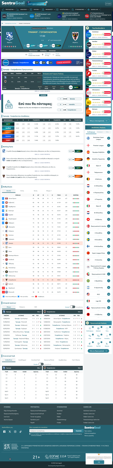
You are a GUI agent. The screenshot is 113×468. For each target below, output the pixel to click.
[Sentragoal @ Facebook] (4, 431)
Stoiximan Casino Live (90, 410)
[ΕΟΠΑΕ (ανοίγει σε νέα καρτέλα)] (62, 457)
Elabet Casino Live (89, 416)
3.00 (64, 128)
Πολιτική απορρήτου (90, 433)
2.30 (49, 140)
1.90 (64, 124)
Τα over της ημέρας (35, 416)
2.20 (49, 132)
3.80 (28, 124)
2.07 (17, 136)
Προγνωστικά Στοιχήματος (11, 413)
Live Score (7, 416)
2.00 (17, 140)
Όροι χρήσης (88, 431)
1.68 (44, 132)
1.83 (70, 132)
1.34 (70, 128)
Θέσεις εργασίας (89, 435)
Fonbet (94, 70)
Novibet (94, 41)
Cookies (101, 459)
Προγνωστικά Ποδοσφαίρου (38, 410)
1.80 (70, 124)
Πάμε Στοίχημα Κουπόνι (10, 410)
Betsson (94, 109)
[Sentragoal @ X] (10, 431)
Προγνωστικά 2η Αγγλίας (39, 28)
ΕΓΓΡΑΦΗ (108, 4)
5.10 (23, 128)
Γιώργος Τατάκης (57, 74)
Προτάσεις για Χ (34, 419)
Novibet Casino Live (89, 413)
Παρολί (32, 422)
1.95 (64, 132)
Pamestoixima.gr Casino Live (91, 419)
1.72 (70, 136)
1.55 (44, 140)
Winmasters (96, 90)
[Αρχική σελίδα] (2, 23)
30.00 (17, 128)
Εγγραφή (78, 431)
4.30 (49, 128)
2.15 (49, 124)
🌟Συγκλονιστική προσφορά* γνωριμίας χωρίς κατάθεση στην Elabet (71, 14)
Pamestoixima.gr (97, 61)
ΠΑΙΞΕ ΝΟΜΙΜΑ (64, 62)
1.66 (44, 124)
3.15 (23, 140)
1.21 (28, 128)
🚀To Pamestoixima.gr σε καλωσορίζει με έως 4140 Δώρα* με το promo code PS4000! (100, 14)
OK (99, 462)
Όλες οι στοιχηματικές (97, 121)
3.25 (23, 136)
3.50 (28, 136)
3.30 (23, 124)
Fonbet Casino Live (89, 422)
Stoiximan (95, 32)
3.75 (28, 132)
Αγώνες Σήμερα (8, 419)
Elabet (94, 51)
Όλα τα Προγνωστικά (97, 351)
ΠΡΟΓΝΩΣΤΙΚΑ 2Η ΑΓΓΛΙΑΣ (10, 23)
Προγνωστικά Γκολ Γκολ (37, 413)
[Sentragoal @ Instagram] (15, 431)
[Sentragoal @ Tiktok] (20, 431)
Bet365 (94, 80)
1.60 (44, 136)
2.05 (17, 124)
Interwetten (96, 99)
